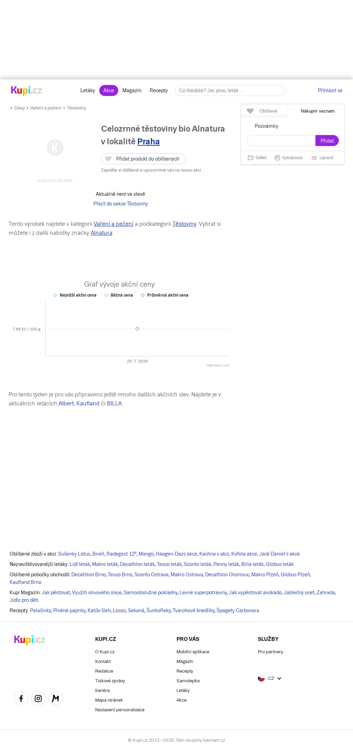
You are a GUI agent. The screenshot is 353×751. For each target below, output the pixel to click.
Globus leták (280, 564)
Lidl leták (80, 564)
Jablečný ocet (299, 592)
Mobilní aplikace (192, 651)
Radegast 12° (122, 554)
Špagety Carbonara (237, 610)
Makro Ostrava (187, 574)
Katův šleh (99, 610)
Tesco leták (169, 564)
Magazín (131, 90)
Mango (146, 554)
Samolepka (188, 680)
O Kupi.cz (104, 651)
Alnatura (101, 233)
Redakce (104, 671)
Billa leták (252, 564)
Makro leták (105, 564)
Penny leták (226, 564)
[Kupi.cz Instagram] (38, 699)
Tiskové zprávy (110, 680)
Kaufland (88, 403)
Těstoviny (76, 107)
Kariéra (102, 690)
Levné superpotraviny (203, 592)
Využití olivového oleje (97, 592)
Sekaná (136, 610)
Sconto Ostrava (151, 574)
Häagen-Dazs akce (176, 554)
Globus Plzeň (295, 574)
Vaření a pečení (45, 107)
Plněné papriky (69, 610)
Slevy (19, 107)
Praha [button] (148, 141)
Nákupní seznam (318, 111)
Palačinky (40, 610)
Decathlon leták (137, 564)
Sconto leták (197, 564)
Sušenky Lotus (74, 554)
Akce (108, 90)
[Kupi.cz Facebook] (21, 699)
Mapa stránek (109, 700)
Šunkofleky (159, 610)
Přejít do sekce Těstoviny (120, 203)
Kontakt (103, 661)
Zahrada (325, 592)
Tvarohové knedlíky (193, 610)
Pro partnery (270, 651)
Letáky (87, 90)
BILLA (114, 403)
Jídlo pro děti (24, 600)
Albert (66, 403)
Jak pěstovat (56, 592)
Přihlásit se (330, 90)
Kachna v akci (214, 554)
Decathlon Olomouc (227, 574)
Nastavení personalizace (119, 709)
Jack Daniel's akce (279, 554)
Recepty (159, 90)
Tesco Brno (120, 574)
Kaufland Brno (25, 582)
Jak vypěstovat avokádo (255, 592)
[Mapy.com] (55, 699)
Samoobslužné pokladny (151, 592)
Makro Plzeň (265, 574)
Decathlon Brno (88, 574)
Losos (119, 610)
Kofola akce (244, 554)
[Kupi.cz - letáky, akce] (26, 91)
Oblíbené (269, 111)
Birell (98, 554)
